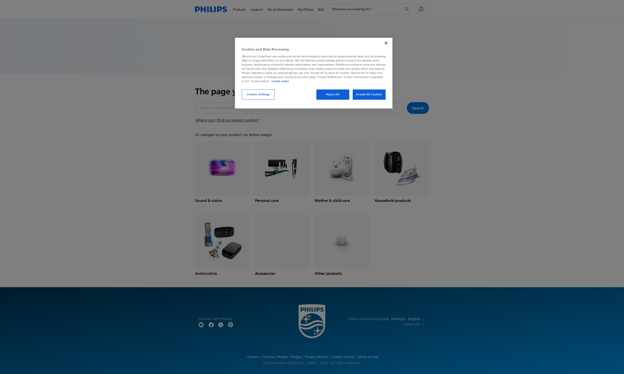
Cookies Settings (258, 94)
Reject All (332, 94)
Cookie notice (280, 81)
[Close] (386, 43)
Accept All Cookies (369, 94)
